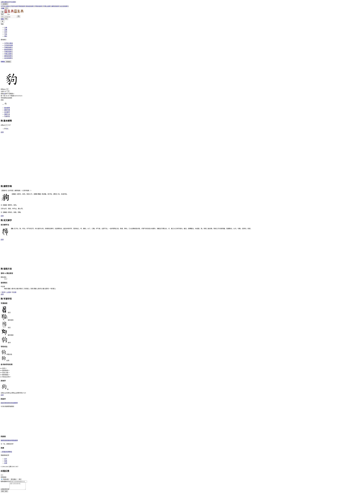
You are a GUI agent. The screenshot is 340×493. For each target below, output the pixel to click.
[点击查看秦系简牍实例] (4, 335)
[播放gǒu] (7, 89)
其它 (20, 479)
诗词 (8, 2)
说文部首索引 (8, 58)
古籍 (5, 2)
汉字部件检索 (8, 45)
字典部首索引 (8, 47)
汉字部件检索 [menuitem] (13, 6)
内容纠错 (6, 479)
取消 (2, 491)
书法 (11, 2)
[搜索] (18, 16)
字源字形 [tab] (7, 116)
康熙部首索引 (8, 56)
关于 (5, 459)
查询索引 (5, 4)
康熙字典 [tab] (7, 110)
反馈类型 (3, 477)
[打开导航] (2, 12)
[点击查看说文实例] (4, 327)
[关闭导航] (2, 21)
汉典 (2, 2)
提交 (6, 491)
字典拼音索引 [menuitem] (39, 6)
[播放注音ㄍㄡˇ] (8, 91)
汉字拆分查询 (8, 43)
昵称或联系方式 (6, 481)
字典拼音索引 (8, 51)
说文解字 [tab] (7, 112)
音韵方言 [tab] (7, 114)
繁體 (3, 8)
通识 (14, 2)
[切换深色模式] (6, 8)
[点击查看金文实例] (4, 312)
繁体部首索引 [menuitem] (30, 6)
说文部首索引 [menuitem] (64, 6)
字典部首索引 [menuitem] (22, 6)
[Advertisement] (54, 67)
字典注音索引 (8, 54)
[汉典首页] (14, 12)
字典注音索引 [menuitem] (47, 6)
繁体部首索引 (8, 49)
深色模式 (8, 61)
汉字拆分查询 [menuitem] (5, 6)
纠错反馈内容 (5, 489)
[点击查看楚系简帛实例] (4, 320)
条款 (5, 461)
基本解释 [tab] (7, 108)
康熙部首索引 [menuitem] (56, 6)
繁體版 (3, 61)
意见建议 (13, 479)
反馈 (2, 132)
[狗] (5, 104)
